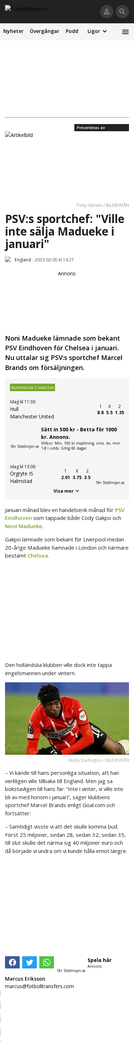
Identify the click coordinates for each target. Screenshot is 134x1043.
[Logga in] (106, 11)
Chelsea (38, 555)
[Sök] (122, 11)
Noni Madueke (23, 526)
